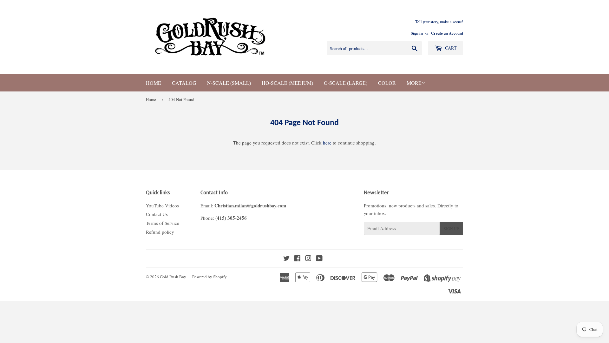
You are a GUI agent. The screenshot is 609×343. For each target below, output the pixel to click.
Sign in (417, 33)
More (414, 82)
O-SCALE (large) (345, 82)
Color (387, 82)
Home (153, 82)
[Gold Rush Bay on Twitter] (286, 259)
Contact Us (157, 214)
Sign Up (451, 228)
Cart (450, 48)
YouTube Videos (162, 205)
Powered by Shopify (209, 276)
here (327, 142)
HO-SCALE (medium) (287, 82)
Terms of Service (162, 223)
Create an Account (447, 33)
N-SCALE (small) (229, 82)
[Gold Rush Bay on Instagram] (308, 259)
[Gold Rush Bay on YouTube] (319, 259)
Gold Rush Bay (173, 276)
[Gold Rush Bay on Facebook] (297, 259)
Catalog (184, 82)
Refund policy (160, 232)
